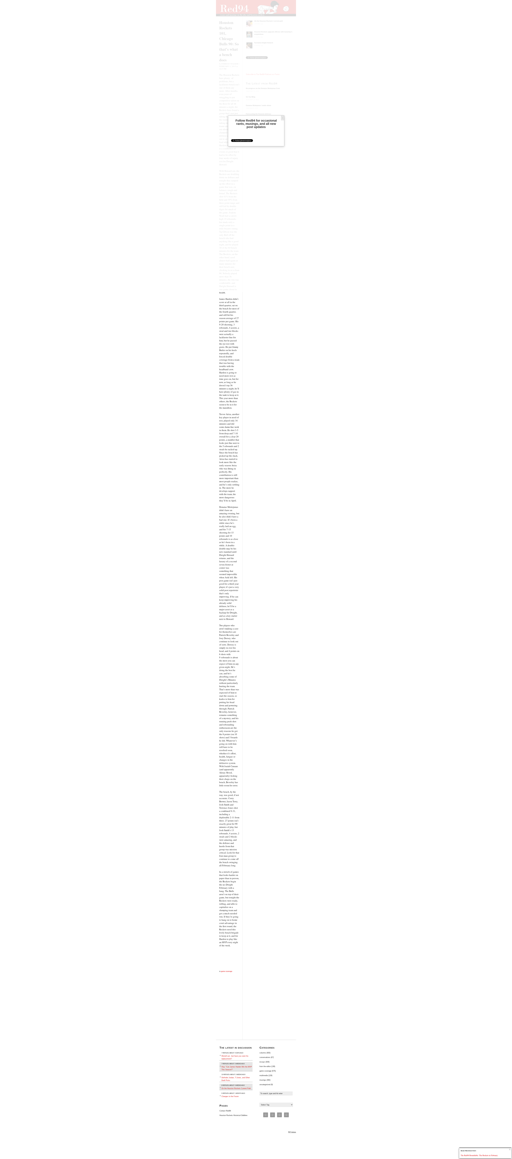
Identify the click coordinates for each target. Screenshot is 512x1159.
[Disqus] (229, 1006)
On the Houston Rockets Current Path (236, 1088)
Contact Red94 (225, 1111)
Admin (292, 1132)
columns (262, 1053)
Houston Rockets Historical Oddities (233, 1115)
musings (262, 1080)
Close (510, 1149)
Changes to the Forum (230, 1096)
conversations (264, 1057)
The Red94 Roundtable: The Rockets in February (479, 1155)
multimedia (263, 1075)
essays (262, 1062)
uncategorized (264, 1085)
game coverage (226, 971)
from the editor (265, 1066)
